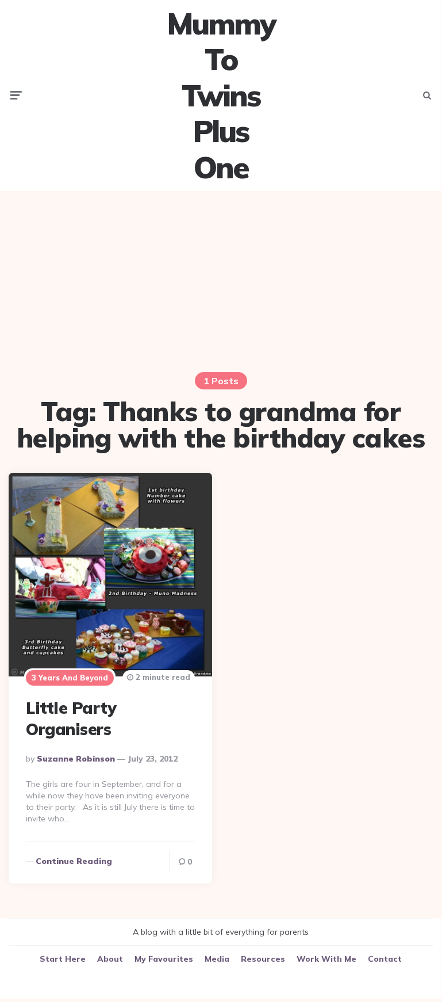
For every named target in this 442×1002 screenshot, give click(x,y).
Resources (263, 959)
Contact (385, 959)
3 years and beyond (70, 677)
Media (217, 959)
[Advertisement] (220, 280)
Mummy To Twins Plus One (221, 95)
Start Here (63, 959)
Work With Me (326, 959)
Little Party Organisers (71, 718)
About (110, 959)
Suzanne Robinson (76, 758)
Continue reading (74, 861)
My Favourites (163, 959)
